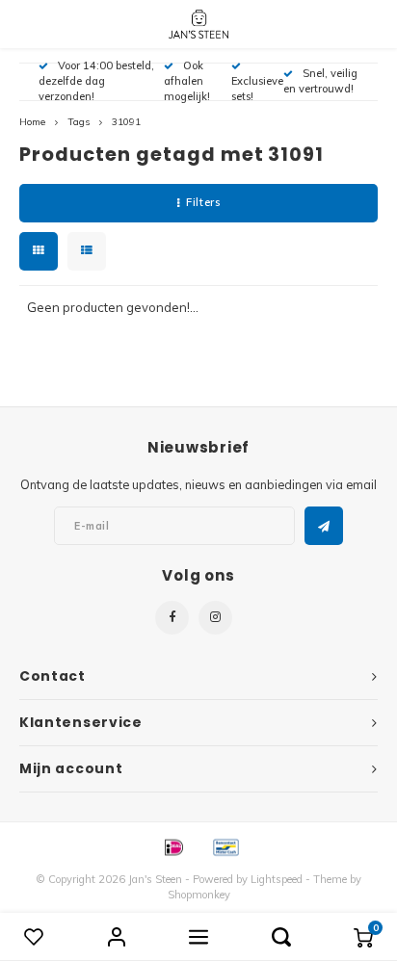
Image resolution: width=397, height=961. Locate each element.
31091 (126, 122)
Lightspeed (277, 879)
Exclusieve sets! (257, 88)
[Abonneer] (323, 525)
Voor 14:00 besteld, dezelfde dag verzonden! (96, 81)
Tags (78, 122)
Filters (203, 202)
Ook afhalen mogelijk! (187, 81)
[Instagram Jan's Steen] (215, 618)
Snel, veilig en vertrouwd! (320, 80)
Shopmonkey (199, 894)
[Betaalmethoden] (172, 845)
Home (32, 122)
